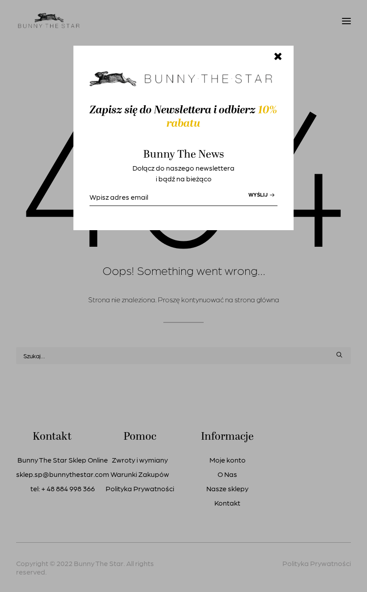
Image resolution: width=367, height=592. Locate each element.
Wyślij (258, 194)
